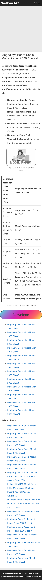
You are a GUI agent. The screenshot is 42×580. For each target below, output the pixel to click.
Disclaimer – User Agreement (12, 576)
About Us (27, 576)
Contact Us (36, 576)
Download (21, 315)
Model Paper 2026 (10, 3)
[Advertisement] (21, 29)
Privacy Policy (34, 574)
